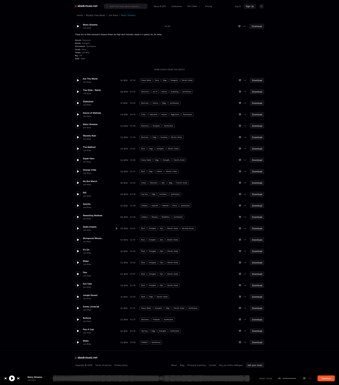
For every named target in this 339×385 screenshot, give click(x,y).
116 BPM (124, 114)
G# (80, 55)
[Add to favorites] (304, 378)
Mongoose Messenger (93, 238)
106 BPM (124, 92)
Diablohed (88, 101)
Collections (176, 6)
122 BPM (124, 319)
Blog (182, 365)
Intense (164, 92)
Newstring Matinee (92, 215)
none (84, 49)
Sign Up (250, 6)
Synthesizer (91, 46)
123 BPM (124, 137)
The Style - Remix (92, 90)
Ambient (144, 206)
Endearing (174, 92)
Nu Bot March (90, 181)
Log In (238, 6)
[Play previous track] (5, 378)
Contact (212, 365)
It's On (86, 250)
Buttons (87, 318)
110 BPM (124, 263)
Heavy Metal (146, 80)
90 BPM (124, 80)
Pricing (208, 6)
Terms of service (103, 365)
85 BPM (124, 183)
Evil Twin (87, 284)
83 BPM (124, 206)
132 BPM (85, 52)
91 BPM (124, 297)
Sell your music (255, 365)
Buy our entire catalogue (231, 365)
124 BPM (124, 171)
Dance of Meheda (92, 113)
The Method (89, 147)
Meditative (166, 217)
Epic (163, 183)
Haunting (163, 137)
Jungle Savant (90, 295)
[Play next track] (18, 378)
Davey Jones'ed (91, 307)
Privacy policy (121, 365)
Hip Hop (144, 194)
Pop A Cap (88, 329)
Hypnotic (155, 206)
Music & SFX (160, 6)
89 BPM (124, 331)
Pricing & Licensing (196, 365)
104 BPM (124, 194)
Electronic (86, 40)
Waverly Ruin (89, 136)
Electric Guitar (187, 80)
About (174, 365)
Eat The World (90, 79)
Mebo (86, 341)
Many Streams (35, 377)
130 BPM (124, 160)
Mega (86, 261)
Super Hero (88, 158)
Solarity (87, 204)
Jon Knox (32, 380)
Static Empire (89, 227)
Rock (157, 80)
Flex (85, 272)
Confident (163, 194)
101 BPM (124, 240)
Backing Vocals (188, 228)
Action (143, 183)
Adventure (153, 114)
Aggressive (175, 114)
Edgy (165, 80)
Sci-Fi (155, 92)
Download (257, 26)
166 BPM (124, 217)
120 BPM (124, 149)
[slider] (296, 378)
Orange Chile (89, 170)
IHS (84, 193)
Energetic (86, 43)
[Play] (12, 378)
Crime (143, 114)
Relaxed (165, 206)
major (83, 58)
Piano (174, 206)
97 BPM (124, 103)
